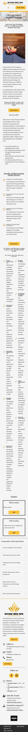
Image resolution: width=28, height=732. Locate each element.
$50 (14, 512)
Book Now (20, 8)
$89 (14, 533)
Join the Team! (13, 695)
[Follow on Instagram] (16, 675)
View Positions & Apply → (15, 702)
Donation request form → (15, 710)
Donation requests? (15, 705)
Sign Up (14, 639)
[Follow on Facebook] (11, 675)
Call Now (7, 664)
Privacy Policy (20, 726)
